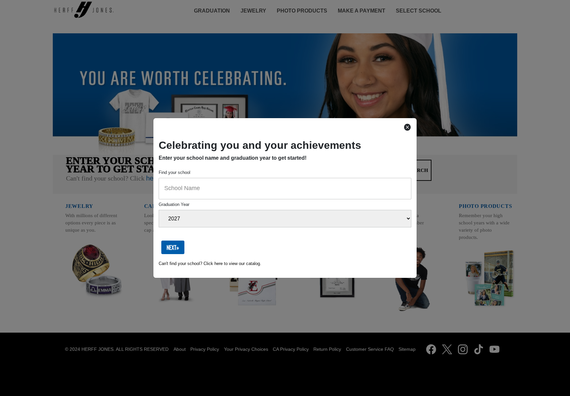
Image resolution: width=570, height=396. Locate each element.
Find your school (174, 172)
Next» (173, 247)
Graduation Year (174, 204)
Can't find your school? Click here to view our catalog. (210, 263)
